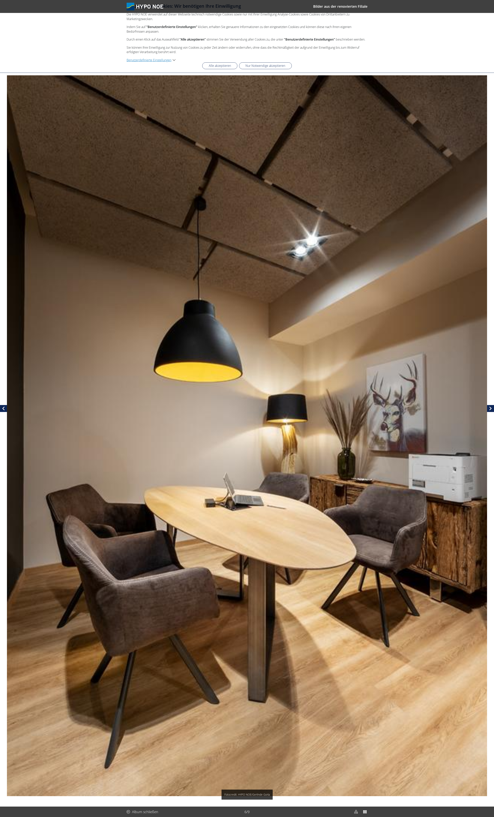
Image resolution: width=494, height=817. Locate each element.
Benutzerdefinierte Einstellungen (149, 60)
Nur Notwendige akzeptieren (265, 66)
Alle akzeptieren (220, 66)
